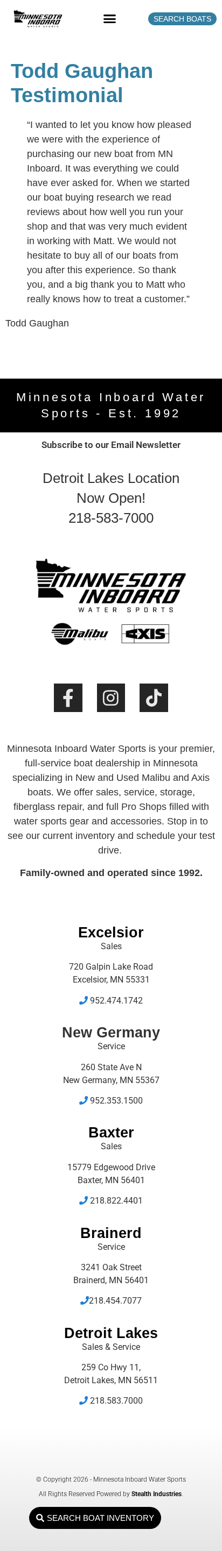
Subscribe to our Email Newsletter (111, 444)
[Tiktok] (154, 698)
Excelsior (111, 932)
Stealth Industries (156, 1494)
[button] (110, 19)
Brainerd (111, 1233)
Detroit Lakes (111, 1333)
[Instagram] (111, 698)
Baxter (111, 1133)
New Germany (111, 1032)
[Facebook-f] (68, 698)
